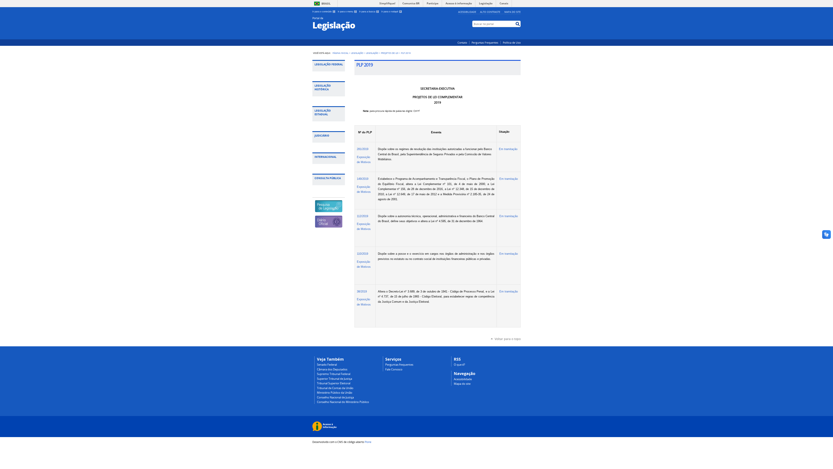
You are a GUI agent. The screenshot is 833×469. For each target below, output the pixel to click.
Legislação (357, 52)
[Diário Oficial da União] (328, 226)
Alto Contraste (490, 11)
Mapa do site (462, 384)
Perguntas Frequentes (485, 42)
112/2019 (362, 216)
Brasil (326, 3)
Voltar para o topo (508, 339)
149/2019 (362, 178)
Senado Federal (327, 365)
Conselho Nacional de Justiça (335, 397)
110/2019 (362, 253)
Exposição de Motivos (364, 159)
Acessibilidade (467, 11)
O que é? (459, 365)
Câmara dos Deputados (332, 369)
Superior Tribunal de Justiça (334, 379)
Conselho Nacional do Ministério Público (343, 402)
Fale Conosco (393, 369)
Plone (368, 442)
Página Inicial (340, 52)
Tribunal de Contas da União (335, 388)
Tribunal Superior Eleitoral (333, 383)
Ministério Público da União (334, 393)
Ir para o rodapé (391, 11)
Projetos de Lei (389, 52)
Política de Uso (512, 42)
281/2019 (362, 149)
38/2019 (362, 291)
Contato (462, 42)
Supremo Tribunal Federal (333, 374)
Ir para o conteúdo (323, 11)
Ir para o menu (347, 11)
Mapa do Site (512, 11)
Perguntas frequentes (399, 365)
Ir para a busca (368, 11)
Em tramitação (508, 149)
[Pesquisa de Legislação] (328, 210)
